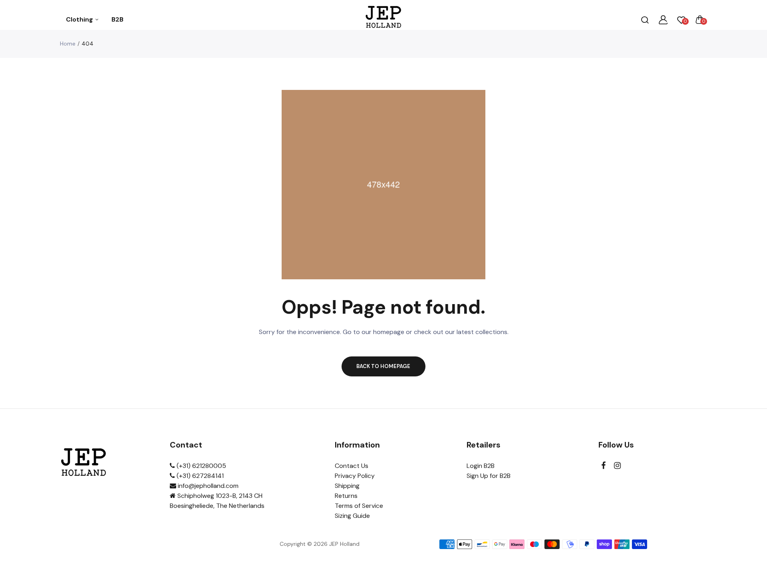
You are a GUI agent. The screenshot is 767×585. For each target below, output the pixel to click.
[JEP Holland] (384, 19)
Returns (346, 495)
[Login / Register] (663, 19)
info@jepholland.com (207, 486)
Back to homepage (383, 366)
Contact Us (351, 466)
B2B (117, 19)
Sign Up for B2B (489, 476)
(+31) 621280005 (200, 466)
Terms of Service (359, 505)
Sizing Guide (352, 515)
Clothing (80, 19)
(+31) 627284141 (199, 476)
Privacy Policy (355, 476)
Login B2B (481, 466)
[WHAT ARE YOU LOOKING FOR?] (645, 19)
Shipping (347, 486)
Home (68, 43)
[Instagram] (617, 466)
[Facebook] (603, 466)
